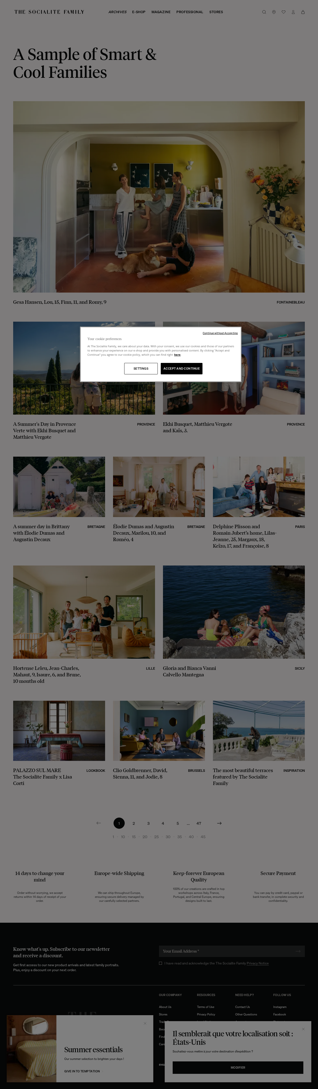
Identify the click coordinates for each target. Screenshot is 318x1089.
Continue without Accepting (220, 333)
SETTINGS (141, 368)
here (177, 354)
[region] (160, 354)
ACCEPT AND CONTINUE (181, 368)
